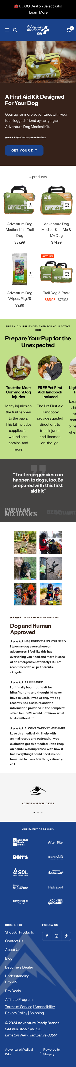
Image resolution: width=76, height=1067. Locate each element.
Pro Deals (13, 991)
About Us (12, 950)
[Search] (15, 30)
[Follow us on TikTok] (66, 936)
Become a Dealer (19, 967)
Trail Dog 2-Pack (56, 293)
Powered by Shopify (52, 1051)
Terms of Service (18, 1007)
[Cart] (68, 30)
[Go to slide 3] (41, 812)
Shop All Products (19, 932)
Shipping (37, 1013)
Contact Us (14, 941)
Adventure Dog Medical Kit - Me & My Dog (56, 229)
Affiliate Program (19, 999)
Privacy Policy (16, 1013)
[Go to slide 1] (34, 812)
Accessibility (44, 1007)
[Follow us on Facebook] (47, 936)
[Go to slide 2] (38, 812)
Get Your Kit (24, 150)
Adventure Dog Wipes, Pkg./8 (19, 296)
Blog (8, 958)
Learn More (38, 12)
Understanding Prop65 (17, 979)
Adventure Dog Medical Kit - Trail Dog (20, 229)
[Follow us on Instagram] (56, 936)
